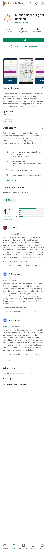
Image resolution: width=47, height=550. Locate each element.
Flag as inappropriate (14, 384)
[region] (23, 30)
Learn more (15, 164)
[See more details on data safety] (11, 180)
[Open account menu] (43, 3)
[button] (26, 32)
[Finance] (8, 121)
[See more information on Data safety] (42, 128)
